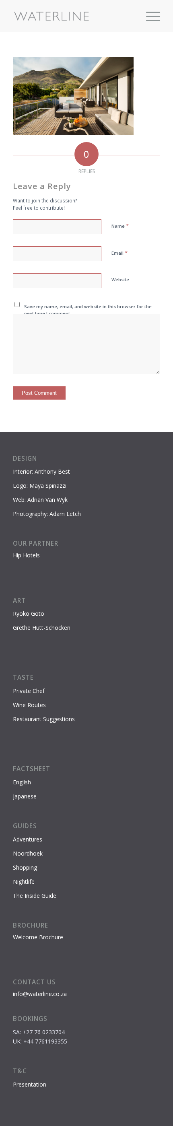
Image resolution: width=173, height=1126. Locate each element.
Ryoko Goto (28, 613)
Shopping (25, 867)
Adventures (27, 839)
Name (120, 225)
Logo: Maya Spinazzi (39, 485)
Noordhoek (28, 853)
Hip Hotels (26, 555)
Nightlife (24, 881)
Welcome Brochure (38, 937)
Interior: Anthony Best (41, 471)
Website (120, 279)
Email (119, 252)
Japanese (25, 796)
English (22, 782)
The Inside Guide (34, 895)
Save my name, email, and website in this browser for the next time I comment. (88, 309)
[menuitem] (149, 16)
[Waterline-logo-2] (71, 16)
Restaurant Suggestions (44, 719)
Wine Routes (29, 705)
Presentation (29, 1084)
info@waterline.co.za (40, 994)
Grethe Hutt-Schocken (41, 627)
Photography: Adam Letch (47, 514)
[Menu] (149, 16)
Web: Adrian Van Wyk (40, 499)
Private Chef (29, 691)
